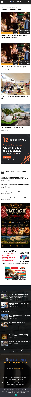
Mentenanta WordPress (18, 379)
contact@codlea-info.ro (19, 368)
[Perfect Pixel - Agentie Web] (15, 163)
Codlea (15, 33)
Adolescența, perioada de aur (17, 322)
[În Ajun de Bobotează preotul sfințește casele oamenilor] (4, 343)
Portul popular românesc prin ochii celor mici (13, 171)
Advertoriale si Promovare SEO (16, 381)
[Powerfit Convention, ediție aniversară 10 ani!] (15, 84)
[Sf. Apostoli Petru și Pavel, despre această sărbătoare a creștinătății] (4, 336)
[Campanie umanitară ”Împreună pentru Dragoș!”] (4, 305)
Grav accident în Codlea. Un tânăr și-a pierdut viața (15, 197)
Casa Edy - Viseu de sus (18, 382)
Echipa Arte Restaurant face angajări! (13, 67)
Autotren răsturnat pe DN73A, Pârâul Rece (12, 192)
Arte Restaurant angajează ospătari (12, 128)
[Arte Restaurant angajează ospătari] (15, 115)
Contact (24, 373)
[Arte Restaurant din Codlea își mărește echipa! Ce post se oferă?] (15, 23)
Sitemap (18, 373)
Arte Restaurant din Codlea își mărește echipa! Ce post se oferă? (14, 36)
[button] (29, 2)
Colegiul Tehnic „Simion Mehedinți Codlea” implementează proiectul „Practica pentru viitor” (18, 296)
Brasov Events (25, 381)
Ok (16, 394)
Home (6, 373)
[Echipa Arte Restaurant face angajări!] (15, 54)
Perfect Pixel (10, 379)
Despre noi (11, 373)
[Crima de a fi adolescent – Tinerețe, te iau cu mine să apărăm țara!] (4, 317)
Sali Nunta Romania (10, 382)
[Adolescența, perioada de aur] (4, 324)
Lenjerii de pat (21, 384)
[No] (29, 392)
